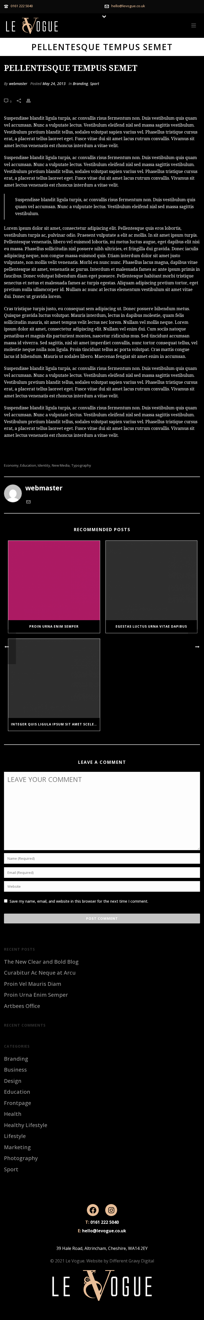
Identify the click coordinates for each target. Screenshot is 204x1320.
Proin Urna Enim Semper (54, 626)
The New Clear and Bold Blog (41, 961)
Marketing (17, 1147)
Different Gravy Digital (131, 1261)
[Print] (31, 100)
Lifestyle (15, 1136)
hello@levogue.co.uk (128, 5)
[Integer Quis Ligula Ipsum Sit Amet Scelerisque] (54, 678)
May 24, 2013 (54, 83)
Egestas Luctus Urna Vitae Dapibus (151, 626)
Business (15, 1069)
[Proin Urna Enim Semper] (54, 580)
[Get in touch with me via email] (28, 502)
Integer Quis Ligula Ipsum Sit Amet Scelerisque (55, 724)
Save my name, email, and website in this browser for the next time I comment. (79, 901)
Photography (21, 1158)
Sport (94, 83)
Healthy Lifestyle (25, 1125)
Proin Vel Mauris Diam (32, 984)
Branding (80, 83)
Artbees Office (22, 1006)
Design (13, 1081)
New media (61, 465)
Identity (44, 465)
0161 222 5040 (22, 5)
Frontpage (17, 1103)
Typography (81, 465)
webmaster (18, 83)
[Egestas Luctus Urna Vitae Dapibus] (151, 580)
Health (13, 1114)
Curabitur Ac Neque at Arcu (40, 972)
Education (28, 465)
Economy (11, 465)
